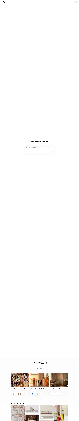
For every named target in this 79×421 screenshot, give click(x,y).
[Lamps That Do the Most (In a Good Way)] (59, 384)
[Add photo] (26, 152)
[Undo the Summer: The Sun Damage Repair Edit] (39, 384)
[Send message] (53, 152)
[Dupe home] (4, 2)
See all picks (39, 370)
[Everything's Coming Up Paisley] (20, 384)
